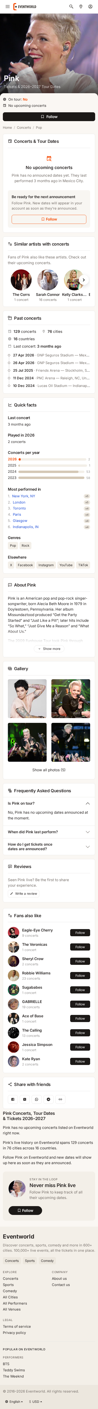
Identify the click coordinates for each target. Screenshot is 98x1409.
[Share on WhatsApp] (37, 1099)
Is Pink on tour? (21, 803)
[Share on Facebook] (13, 1099)
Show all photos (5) (49, 770)
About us (59, 1278)
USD (34, 1402)
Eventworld (18, 1236)
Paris (17, 514)
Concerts (24, 127)
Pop (39, 127)
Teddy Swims (14, 1370)
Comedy (47, 1261)
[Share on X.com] (25, 1099)
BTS (6, 1364)
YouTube (66, 565)
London (19, 502)
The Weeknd (13, 1376)
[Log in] (90, 6)
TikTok (83, 565)
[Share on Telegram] (49, 1099)
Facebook (25, 565)
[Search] (71, 6)
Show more (51, 649)
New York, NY (23, 496)
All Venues (12, 1309)
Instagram (46, 565)
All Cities (10, 1297)
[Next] (84, 280)
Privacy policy (14, 1333)
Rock (25, 545)
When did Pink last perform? (33, 832)
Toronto (19, 508)
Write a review (25, 893)
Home (7, 127)
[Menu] (7, 6)
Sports (30, 1261)
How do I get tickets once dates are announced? (30, 846)
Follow (80, 933)
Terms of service (17, 1326)
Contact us (61, 1285)
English (15, 1402)
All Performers (15, 1303)
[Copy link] (60, 1099)
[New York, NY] (81, 6)
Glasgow (20, 521)
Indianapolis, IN (26, 527)
